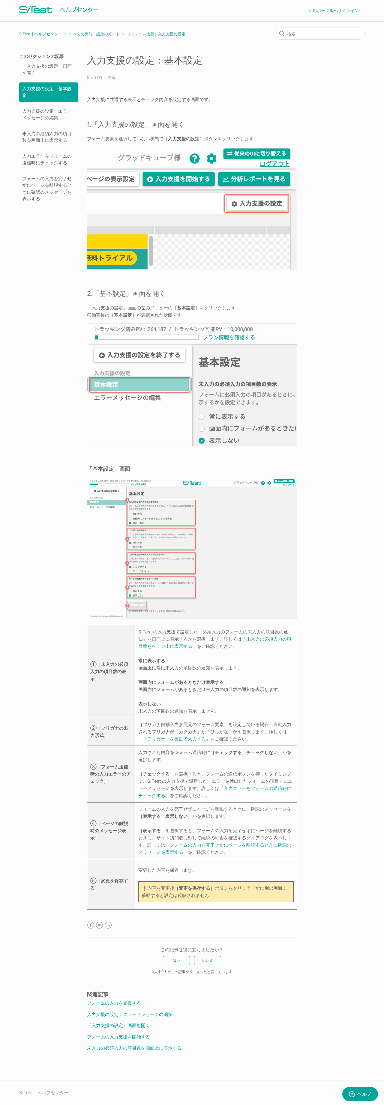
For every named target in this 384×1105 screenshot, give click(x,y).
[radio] (176, 960)
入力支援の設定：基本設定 (47, 92)
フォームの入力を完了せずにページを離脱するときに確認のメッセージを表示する (47, 189)
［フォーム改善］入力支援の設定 (156, 33)
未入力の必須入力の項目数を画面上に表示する (47, 137)
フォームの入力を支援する (114, 1003)
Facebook (90, 925)
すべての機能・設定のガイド (94, 33)
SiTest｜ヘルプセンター (40, 33)
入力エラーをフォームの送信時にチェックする (47, 159)
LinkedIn (108, 925)
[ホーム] (58, 13)
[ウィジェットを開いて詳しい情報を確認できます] (360, 1094)
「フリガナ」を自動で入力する (174, 739)
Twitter (99, 925)
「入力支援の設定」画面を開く (47, 69)
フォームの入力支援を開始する (118, 1037)
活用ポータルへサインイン (333, 10)
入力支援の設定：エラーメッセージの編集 (47, 114)
